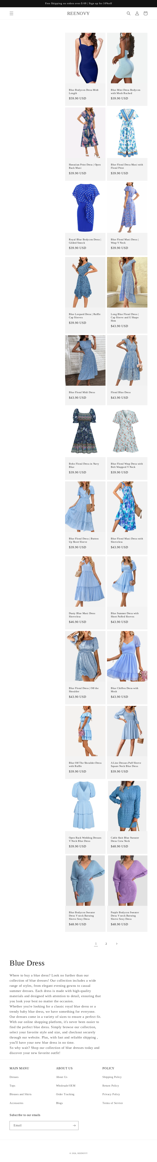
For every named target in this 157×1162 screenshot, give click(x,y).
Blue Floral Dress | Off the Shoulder (84, 690)
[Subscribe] (74, 1125)
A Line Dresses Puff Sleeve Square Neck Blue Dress (126, 764)
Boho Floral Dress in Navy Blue (84, 465)
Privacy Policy (111, 1094)
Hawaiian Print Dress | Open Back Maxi (85, 166)
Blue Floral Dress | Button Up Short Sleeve (84, 540)
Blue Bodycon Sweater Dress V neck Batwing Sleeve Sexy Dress (82, 915)
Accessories (16, 1103)
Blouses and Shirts (21, 1094)
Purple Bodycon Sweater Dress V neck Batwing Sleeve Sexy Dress (125, 915)
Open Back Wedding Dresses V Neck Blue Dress (85, 839)
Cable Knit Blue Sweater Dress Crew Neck (125, 839)
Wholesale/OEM (65, 1085)
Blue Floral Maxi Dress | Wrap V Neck (125, 241)
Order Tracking (65, 1094)
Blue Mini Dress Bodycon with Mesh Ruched (126, 91)
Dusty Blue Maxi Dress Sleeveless (82, 615)
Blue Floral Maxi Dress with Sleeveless (127, 540)
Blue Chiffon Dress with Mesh (124, 690)
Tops (12, 1085)
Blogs (59, 1103)
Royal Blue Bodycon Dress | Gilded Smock (85, 241)
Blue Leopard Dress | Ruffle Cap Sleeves (85, 316)
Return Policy (110, 1085)
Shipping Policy (112, 1077)
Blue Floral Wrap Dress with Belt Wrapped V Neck (127, 465)
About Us (61, 1077)
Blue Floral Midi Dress (82, 392)
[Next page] (116, 943)
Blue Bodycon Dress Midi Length (84, 91)
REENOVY (82, 1153)
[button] (11, 13)
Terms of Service (112, 1103)
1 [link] (96, 943)
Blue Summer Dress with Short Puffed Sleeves (125, 615)
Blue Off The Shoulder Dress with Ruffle (85, 764)
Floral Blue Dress (121, 392)
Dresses (14, 1077)
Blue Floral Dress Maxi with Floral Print (127, 166)
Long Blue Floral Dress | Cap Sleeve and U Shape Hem (125, 317)
